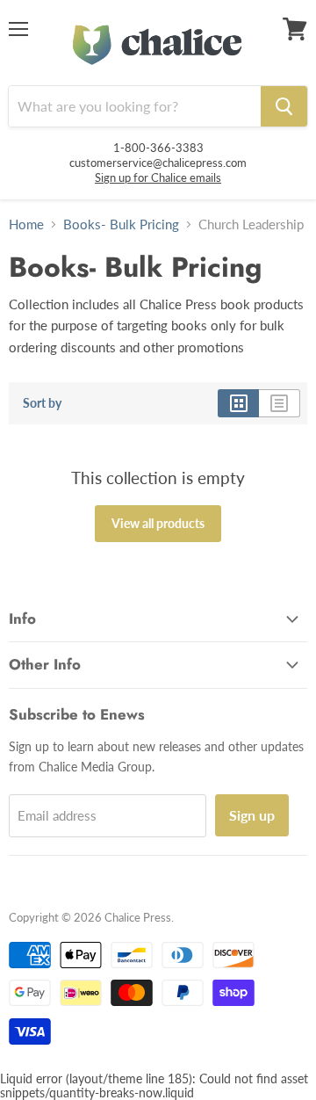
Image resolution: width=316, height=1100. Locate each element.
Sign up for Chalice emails (158, 177)
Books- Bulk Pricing (121, 224)
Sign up (252, 815)
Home (26, 224)
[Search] (284, 106)
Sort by (42, 403)
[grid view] (238, 403)
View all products (158, 523)
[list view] (279, 403)
